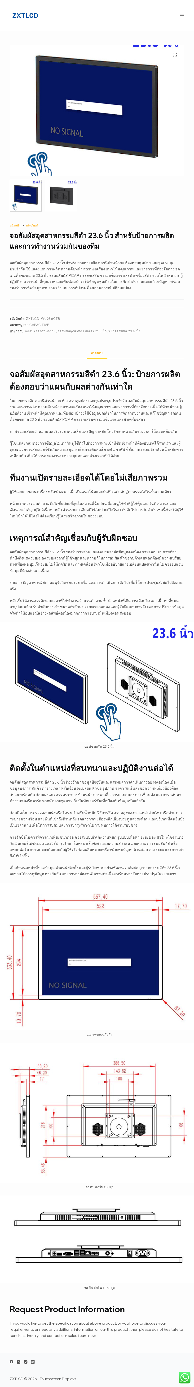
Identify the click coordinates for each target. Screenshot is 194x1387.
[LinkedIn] (33, 1362)
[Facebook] (11, 1362)
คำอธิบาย (97, 353)
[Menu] (182, 15)
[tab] (97, 353)
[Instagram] (25, 1362)
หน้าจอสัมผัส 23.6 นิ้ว (124, 331)
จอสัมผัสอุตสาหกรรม (40, 331)
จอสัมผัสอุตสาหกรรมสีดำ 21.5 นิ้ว (81, 331)
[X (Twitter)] (18, 1362)
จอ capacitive (36, 325)
